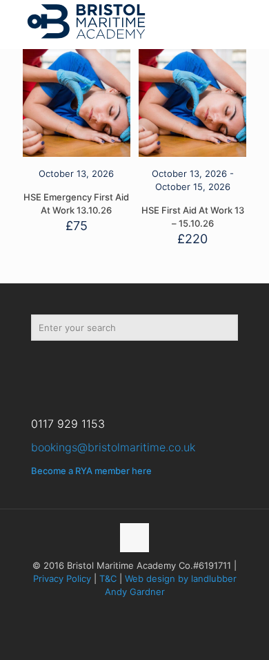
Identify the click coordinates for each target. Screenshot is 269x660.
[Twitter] (90, 367)
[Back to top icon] (134, 537)
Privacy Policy (62, 578)
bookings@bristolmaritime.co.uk (113, 447)
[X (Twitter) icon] (135, 611)
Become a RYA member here (91, 470)
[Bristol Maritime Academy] (86, 20)
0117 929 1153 (68, 424)
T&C (108, 578)
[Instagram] (128, 367)
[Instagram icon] (149, 611)
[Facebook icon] (120, 611)
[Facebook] (50, 367)
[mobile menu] (250, 20)
